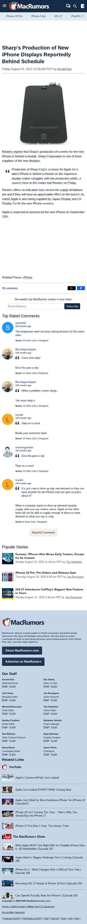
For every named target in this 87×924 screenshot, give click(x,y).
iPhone (27, 277)
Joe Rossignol (75, 576)
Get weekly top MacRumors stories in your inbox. (43, 299)
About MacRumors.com (22, 650)
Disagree (43, 340)
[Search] (76, 6)
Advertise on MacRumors (23, 661)
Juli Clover (7, 693)
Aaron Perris (50, 747)
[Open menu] (4, 6)
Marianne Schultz (53, 720)
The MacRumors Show (29, 836)
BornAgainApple (25, 349)
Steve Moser (8, 747)
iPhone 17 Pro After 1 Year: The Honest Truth (42, 825)
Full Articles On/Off (31, 918)
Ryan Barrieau (51, 734)
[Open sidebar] (82, 6)
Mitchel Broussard (11, 706)
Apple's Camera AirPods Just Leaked (37, 777)
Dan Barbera (8, 734)
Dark (76, 918)
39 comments (10, 288)
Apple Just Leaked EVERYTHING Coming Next (43, 789)
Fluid (46, 918)
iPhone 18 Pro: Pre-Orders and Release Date (45, 572)
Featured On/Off (11, 918)
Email (4, 686)
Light (70, 918)
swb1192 (20, 323)
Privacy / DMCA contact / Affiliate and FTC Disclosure (28, 906)
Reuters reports (12, 151)
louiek (19, 414)
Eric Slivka (49, 679)
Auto (64, 918)
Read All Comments (43, 532)
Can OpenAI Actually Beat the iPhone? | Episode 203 (46, 895)
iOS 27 (58, 16)
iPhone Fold (38, 16)
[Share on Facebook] (81, 288)
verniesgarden (24, 447)
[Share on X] (72, 288)
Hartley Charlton (10, 720)
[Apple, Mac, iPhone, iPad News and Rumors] (29, 10)
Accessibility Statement (13, 912)
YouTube (15, 767)
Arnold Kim (64, 69)
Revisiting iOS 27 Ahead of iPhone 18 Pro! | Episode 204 (48, 883)
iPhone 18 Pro (14, 16)
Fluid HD (54, 918)
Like (35, 340)
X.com (12, 686)
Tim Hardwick (74, 561)
